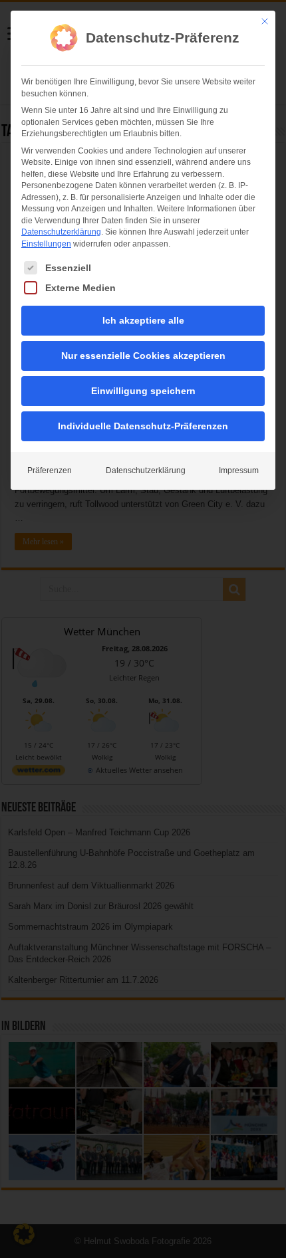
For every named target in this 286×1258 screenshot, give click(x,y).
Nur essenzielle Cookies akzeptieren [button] (143, 355)
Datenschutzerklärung (61, 232)
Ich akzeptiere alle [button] (143, 320)
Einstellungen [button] (46, 244)
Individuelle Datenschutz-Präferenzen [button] (143, 426)
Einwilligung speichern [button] (143, 390)
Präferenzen (49, 470)
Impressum (239, 470)
